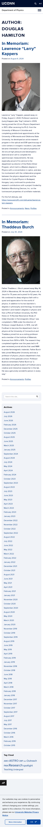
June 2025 (8, 441)
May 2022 (8, 549)
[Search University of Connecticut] (35, 3)
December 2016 (10, 728)
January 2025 (9, 450)
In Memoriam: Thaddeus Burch (18, 224)
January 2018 (9, 695)
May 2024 (8, 466)
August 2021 (9, 574)
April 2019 (8, 654)
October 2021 (9, 570)
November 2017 (10, 703)
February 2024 (10, 474)
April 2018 (8, 683)
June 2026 (8, 420)
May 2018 (8, 678)
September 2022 (11, 533)
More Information (15, 822)
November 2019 (10, 629)
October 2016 (9, 733)
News (27, 208)
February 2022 (10, 558)
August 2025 (9, 437)
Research (16, 765)
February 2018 (10, 691)
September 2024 (11, 454)
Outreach (32, 760)
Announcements (17, 208)
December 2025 (10, 429)
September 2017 (10, 712)
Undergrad (18, 769)
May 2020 (8, 616)
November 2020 (11, 599)
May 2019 (8, 649)
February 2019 (10, 658)
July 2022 (8, 541)
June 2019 (8, 645)
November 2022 (10, 524)
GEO (25, 761)
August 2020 (9, 612)
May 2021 (8, 583)
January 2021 (9, 595)
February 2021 (10, 591)
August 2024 (9, 458)
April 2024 (8, 470)
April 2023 (8, 504)
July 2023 (8, 491)
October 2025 (10, 433)
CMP (21, 761)
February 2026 (10, 425)
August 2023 (9, 487)
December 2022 (10, 520)
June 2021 (8, 579)
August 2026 (9, 412)
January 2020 (9, 624)
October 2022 (10, 529)
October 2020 (10, 604)
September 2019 (10, 637)
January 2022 (9, 562)
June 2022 (8, 545)
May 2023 (8, 499)
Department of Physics (13, 10)
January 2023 (9, 516)
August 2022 (9, 537)
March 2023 (9, 508)
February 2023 (10, 512)
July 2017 (8, 720)
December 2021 (10, 566)
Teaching (8, 769)
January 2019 (9, 662)
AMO (6, 761)
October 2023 (10, 479)
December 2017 (10, 699)
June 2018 (8, 674)
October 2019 (9, 633)
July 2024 (8, 462)
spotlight (28, 765)
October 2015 (9, 745)
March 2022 (9, 554)
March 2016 (8, 737)
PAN (6, 765)
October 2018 (9, 670)
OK (32, 822)
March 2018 (8, 687)
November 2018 (10, 666)
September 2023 (11, 483)
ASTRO (13, 760)
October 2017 (9, 708)
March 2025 (9, 445)
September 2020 (11, 608)
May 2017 (8, 724)
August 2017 (9, 716)
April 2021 (8, 587)
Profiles (33, 208)
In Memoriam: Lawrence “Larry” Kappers (19, 48)
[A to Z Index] (40, 3)
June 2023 (8, 495)
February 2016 (10, 741)
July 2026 (8, 416)
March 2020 (9, 620)
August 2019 (9, 641)
